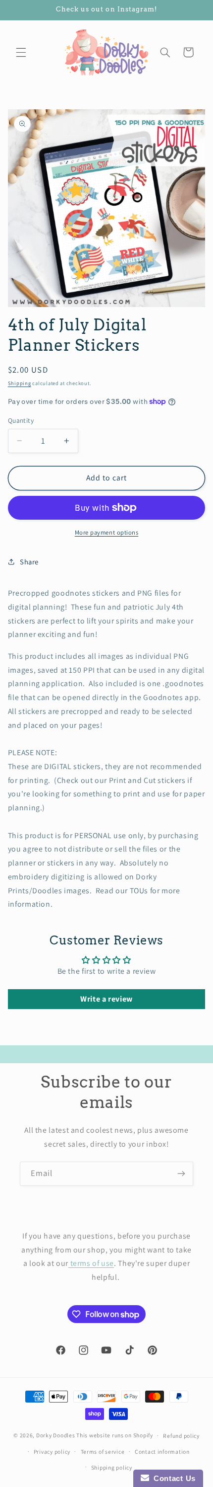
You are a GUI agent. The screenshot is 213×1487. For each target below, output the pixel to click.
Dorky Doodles (55, 1435)
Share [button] (29, 561)
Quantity (21, 420)
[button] (20, 52)
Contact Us (172, 1478)
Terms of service (103, 1451)
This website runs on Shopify (114, 1435)
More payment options (107, 532)
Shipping (19, 383)
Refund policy (181, 1435)
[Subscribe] (181, 1174)
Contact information (162, 1451)
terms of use (91, 1263)
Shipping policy (111, 1467)
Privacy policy (52, 1451)
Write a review (106, 999)
